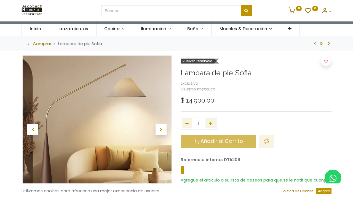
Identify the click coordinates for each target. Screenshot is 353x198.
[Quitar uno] (187, 123)
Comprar (42, 43)
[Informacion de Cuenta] (326, 11)
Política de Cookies (298, 191)
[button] (289, 28)
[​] (182, 170)
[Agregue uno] (210, 123)
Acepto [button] (324, 191)
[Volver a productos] (322, 44)
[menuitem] (35, 28)
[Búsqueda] (246, 10)
